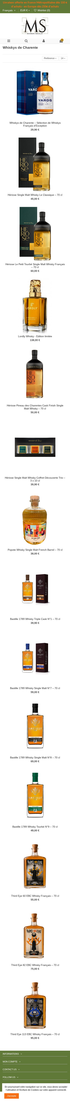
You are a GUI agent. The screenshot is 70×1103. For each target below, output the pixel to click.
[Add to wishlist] (31, 119)
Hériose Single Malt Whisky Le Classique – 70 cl (35, 195)
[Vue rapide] (39, 119)
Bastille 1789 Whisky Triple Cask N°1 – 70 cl (35, 619)
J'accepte (11, 1096)
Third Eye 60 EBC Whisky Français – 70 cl (35, 896)
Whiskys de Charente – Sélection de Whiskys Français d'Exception (35, 124)
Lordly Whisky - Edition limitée (35, 336)
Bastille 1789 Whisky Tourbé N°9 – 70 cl (35, 826)
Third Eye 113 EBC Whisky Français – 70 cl (35, 1034)
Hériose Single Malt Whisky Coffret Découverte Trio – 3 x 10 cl (35, 479)
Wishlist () (43, 10)
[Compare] (35, 119)
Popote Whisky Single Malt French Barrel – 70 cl (35, 550)
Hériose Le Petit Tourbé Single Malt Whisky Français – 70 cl (35, 266)
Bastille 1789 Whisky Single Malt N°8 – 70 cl (35, 757)
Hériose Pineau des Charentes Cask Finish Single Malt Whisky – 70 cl (35, 407)
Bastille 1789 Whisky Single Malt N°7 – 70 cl (35, 688)
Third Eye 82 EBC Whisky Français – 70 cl (35, 965)
